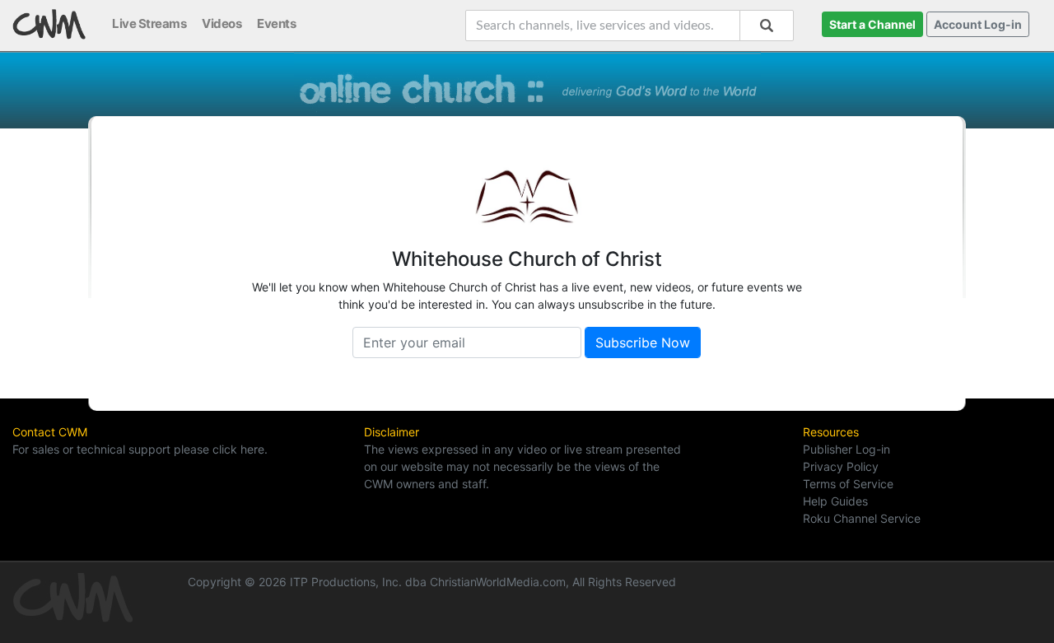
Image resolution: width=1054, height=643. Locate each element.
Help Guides (835, 501)
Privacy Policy (841, 466)
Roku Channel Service (862, 518)
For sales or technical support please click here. (140, 449)
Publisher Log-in (846, 449)
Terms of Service (848, 484)
